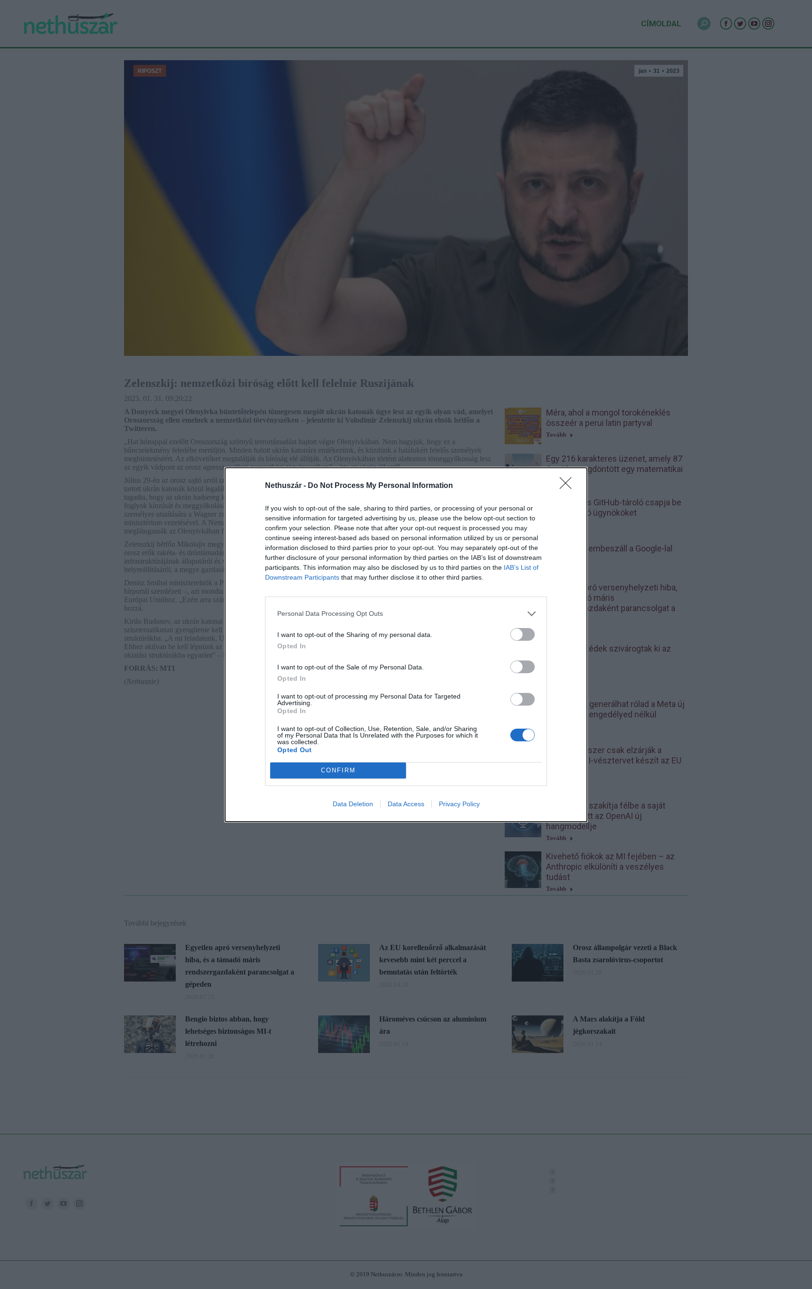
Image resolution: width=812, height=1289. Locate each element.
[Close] (569, 486)
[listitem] (406, 614)
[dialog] (406, 645)
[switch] (522, 634)
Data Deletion (353, 804)
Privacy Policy (459, 804)
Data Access (406, 804)
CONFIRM (338, 770)
